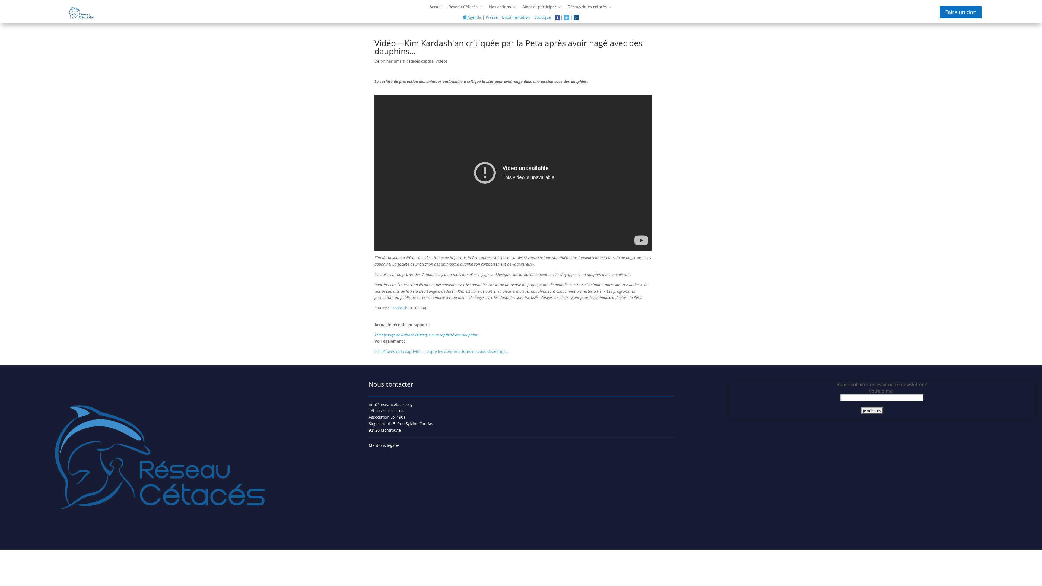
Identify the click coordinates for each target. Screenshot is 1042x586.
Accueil (436, 7)
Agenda (473, 17)
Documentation (516, 17)
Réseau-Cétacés (463, 7)
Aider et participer (539, 7)
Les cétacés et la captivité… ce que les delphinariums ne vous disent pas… (441, 351)
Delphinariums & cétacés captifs (403, 61)
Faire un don (960, 12)
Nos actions (500, 7)
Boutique (542, 17)
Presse (492, 17)
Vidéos (441, 61)
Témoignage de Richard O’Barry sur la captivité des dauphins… (427, 334)
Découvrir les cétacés (587, 7)
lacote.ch (400, 307)
